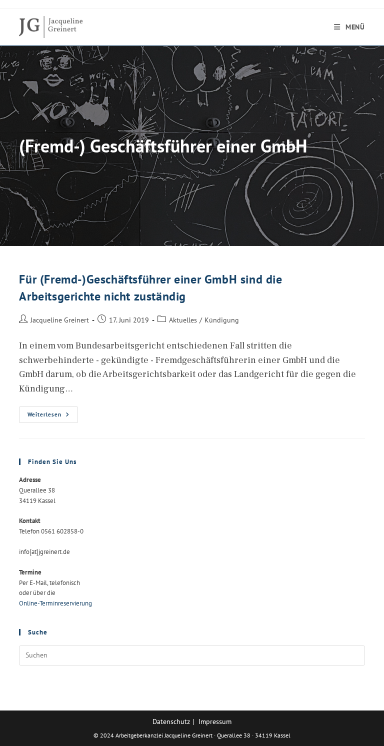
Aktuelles (183, 319)
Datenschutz (171, 721)
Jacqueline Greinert (59, 319)
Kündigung (221, 319)
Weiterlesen (53, 416)
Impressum (215, 721)
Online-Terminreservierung (55, 603)
